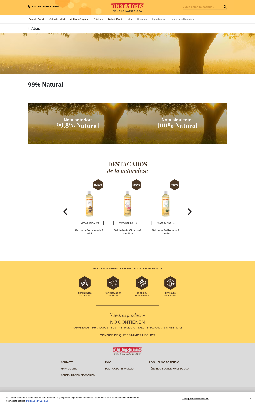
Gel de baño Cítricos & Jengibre (127, 232)
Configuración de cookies (78, 375)
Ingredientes (158, 19)
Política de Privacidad (37, 401)
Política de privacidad (119, 369)
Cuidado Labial (57, 19)
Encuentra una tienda (46, 6)
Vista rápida (88, 223)
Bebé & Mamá (115, 19)
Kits (130, 19)
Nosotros (142, 19)
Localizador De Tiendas (164, 362)
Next (190, 211)
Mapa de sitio (69, 369)
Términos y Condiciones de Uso (169, 369)
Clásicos (98, 19)
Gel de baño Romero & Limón (166, 232)
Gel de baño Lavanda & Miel (89, 232)
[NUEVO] (89, 198)
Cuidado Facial (36, 19)
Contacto (67, 362)
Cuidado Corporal (79, 19)
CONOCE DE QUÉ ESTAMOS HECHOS (127, 335)
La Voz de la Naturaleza (182, 19)
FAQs (108, 362)
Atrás (35, 28)
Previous (65, 211)
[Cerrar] (251, 398)
